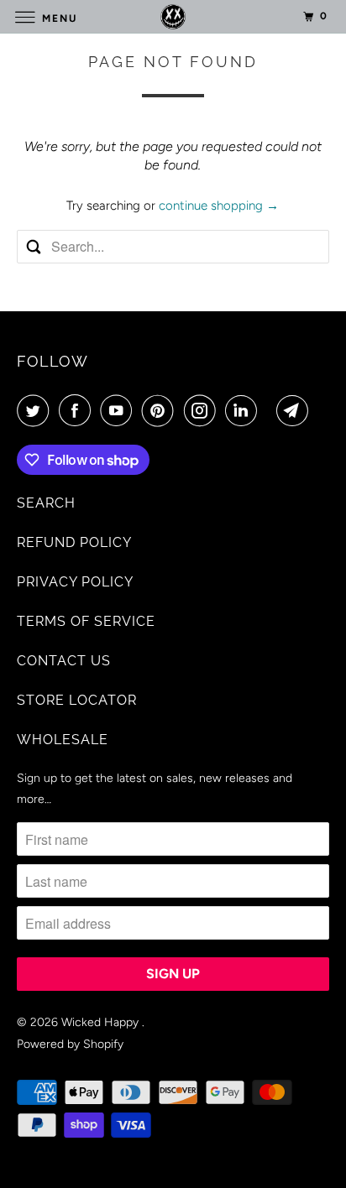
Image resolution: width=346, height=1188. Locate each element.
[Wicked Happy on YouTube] (119, 410)
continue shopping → (219, 205)
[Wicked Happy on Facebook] (78, 410)
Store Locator (77, 700)
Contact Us (64, 661)
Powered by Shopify (70, 1044)
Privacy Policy (75, 582)
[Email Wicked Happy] (295, 410)
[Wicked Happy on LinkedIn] (244, 410)
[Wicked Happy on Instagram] (203, 410)
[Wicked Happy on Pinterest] (161, 410)
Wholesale (62, 740)
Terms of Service (86, 621)
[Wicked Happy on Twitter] (36, 410)
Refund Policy (74, 542)
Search (46, 503)
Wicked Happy (101, 1022)
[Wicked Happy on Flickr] (270, 410)
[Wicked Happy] (173, 16)
